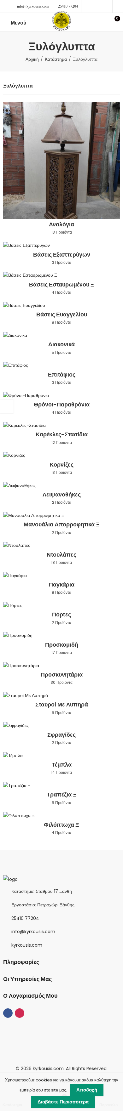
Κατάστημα (56, 59)
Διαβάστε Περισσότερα (63, 1101)
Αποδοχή (86, 1089)
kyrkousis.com (26, 945)
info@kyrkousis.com (33, 6)
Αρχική (32, 59)
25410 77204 (68, 6)
